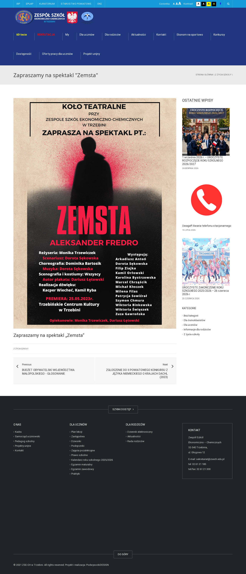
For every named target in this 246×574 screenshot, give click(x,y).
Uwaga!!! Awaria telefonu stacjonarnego (206, 225)
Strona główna (204, 74)
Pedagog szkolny (24, 441)
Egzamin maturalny (81, 464)
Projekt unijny (91, 53)
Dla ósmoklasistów (194, 320)
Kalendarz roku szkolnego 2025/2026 (92, 459)
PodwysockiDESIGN (97, 564)
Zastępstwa (78, 436)
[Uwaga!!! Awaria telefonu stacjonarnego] (206, 200)
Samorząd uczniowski (27, 436)
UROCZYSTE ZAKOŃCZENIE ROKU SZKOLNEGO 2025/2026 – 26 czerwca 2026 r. (205, 291)
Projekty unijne (23, 445)
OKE (99, 3)
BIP (18, 3)
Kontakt (161, 34)
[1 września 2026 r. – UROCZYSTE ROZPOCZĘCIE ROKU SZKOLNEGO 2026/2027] (206, 132)
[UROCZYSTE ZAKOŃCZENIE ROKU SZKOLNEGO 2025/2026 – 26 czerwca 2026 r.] (206, 262)
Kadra (18, 431)
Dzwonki (76, 441)
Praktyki (75, 473)
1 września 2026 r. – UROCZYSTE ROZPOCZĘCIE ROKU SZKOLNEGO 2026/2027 (202, 161)
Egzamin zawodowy (82, 469)
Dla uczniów (87, 34)
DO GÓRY (123, 554)
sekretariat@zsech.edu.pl (210, 459)
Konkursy (219, 34)
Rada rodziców (135, 441)
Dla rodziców (113, 34)
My (67, 34)
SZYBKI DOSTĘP (122, 409)
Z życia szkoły (223, 74)
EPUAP (29, 3)
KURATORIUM (47, 3)
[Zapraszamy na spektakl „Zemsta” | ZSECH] (64, 17)
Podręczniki (77, 445)
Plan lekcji (76, 431)
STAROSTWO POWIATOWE (76, 3)
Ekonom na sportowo (190, 34)
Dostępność (24, 53)
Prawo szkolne (79, 455)
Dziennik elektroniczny (139, 431)
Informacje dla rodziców (197, 329)
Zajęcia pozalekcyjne (83, 450)
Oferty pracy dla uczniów (57, 53)
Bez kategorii (191, 315)
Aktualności (138, 34)
